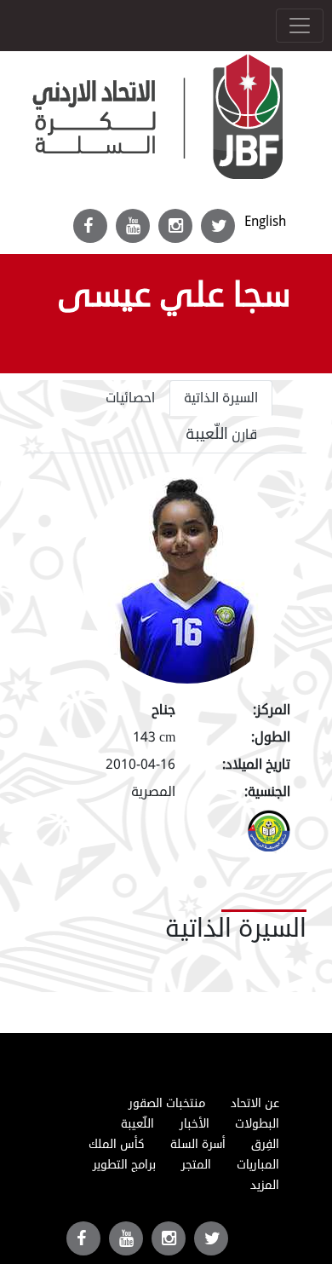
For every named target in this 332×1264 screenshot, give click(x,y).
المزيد (264, 1185)
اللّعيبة (137, 1124)
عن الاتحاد (255, 1103)
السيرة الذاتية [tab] (221, 398)
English (265, 221)
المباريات (258, 1165)
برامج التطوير (124, 1165)
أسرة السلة (198, 1144)
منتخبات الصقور (167, 1103)
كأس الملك (117, 1144)
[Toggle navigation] (299, 26)
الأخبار (194, 1124)
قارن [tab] (222, 434)
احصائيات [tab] (130, 398)
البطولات (257, 1124)
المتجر (196, 1165)
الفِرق (265, 1144)
